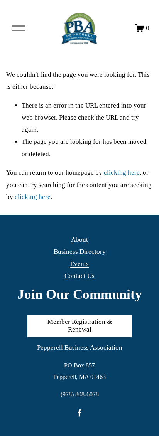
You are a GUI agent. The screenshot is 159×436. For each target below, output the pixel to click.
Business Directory (80, 251)
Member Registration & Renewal (79, 325)
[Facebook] (79, 413)
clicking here (122, 172)
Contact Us (79, 275)
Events (79, 264)
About (79, 239)
